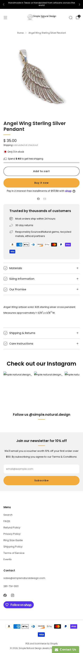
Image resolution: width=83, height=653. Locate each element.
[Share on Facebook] (38, 199)
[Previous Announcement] (3, 4)
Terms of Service (14, 553)
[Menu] (5, 17)
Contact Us (67, 649)
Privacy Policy (11, 534)
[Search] (71, 17)
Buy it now (41, 182)
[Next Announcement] (79, 4)
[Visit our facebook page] (5, 595)
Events (7, 559)
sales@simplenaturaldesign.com (24, 578)
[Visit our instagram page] (12, 595)
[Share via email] (45, 199)
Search (8, 515)
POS (27, 643)
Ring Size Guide (13, 540)
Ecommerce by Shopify (46, 643)
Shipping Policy (12, 546)
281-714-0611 (11, 586)
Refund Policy (11, 527)
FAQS (6, 521)
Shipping (8, 145)
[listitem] (41, 4)
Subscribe (41, 480)
